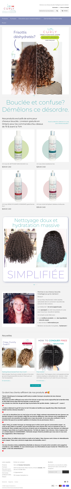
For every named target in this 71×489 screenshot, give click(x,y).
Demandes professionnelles (53, 18)
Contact (16, 481)
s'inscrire (65, 471)
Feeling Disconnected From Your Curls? (14, 372)
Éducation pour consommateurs (30, 18)
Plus (4, 23)
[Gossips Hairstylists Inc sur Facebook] (65, 482)
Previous (4, 60)
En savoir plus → (6, 380)
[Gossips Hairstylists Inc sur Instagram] (67, 482)
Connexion (55, 7)
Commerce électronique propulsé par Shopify (12, 487)
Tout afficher (36, 385)
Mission (4, 476)
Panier (66, 10)
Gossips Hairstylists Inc (10, 485)
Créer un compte (64, 7)
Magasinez (10, 481)
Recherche (4, 481)
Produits (5, 18)
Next (66, 60)
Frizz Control (40, 372)
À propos (13, 18)
